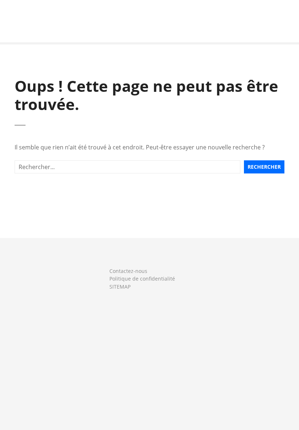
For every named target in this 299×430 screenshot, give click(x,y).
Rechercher (264, 166)
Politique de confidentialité (142, 278)
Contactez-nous (128, 270)
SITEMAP (120, 286)
